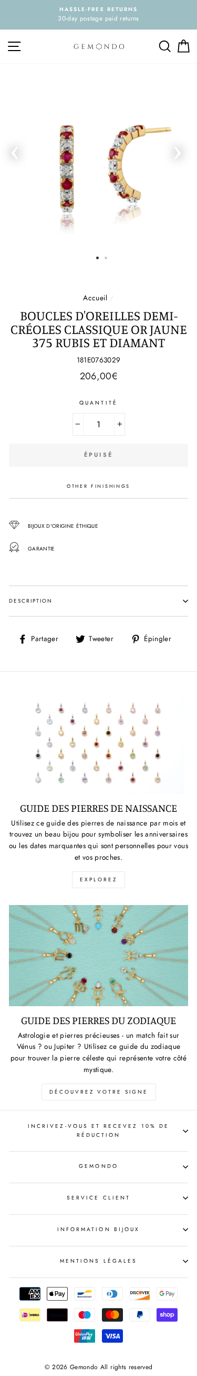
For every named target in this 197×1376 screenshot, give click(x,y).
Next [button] (177, 149)
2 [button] (106, 258)
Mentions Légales (98, 1261)
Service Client (98, 1198)
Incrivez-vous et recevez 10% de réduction (98, 1130)
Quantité (98, 403)
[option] (98, 14)
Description (31, 601)
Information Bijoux (98, 1229)
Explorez (98, 879)
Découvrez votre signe (98, 1092)
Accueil (95, 297)
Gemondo (98, 1166)
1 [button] (97, 258)
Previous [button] (14, 149)
